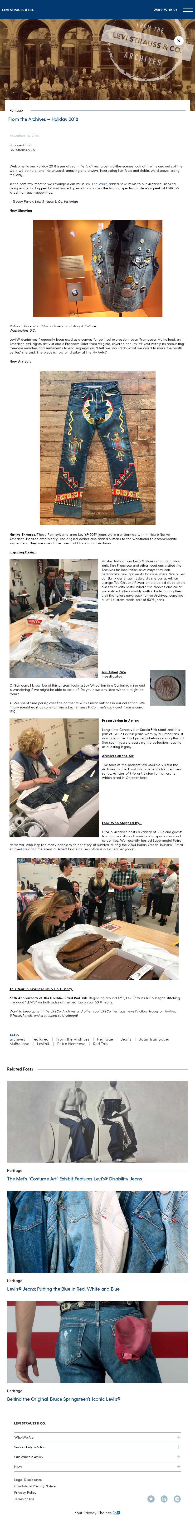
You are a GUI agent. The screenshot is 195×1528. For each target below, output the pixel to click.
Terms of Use (24, 1499)
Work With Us (165, 10)
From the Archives (73, 1039)
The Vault (99, 184)
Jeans (126, 1039)
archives (17, 1039)
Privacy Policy (25, 1492)
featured (41, 1039)
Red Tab (100, 1043)
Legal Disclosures (28, 1480)
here (143, 778)
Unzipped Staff (21, 145)
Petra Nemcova (71, 1043)
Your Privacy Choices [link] (93, 1512)
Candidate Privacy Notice (35, 1486)
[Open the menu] (188, 9)
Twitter (170, 1011)
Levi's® (43, 1043)
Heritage (16, 110)
